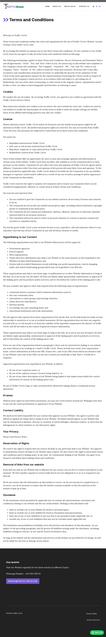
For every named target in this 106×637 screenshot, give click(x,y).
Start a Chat (98, 632)
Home (47, 6)
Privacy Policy (92, 614)
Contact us (84, 6)
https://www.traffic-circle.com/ (19, 44)
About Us (57, 6)
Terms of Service (93, 620)
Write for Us (70, 6)
